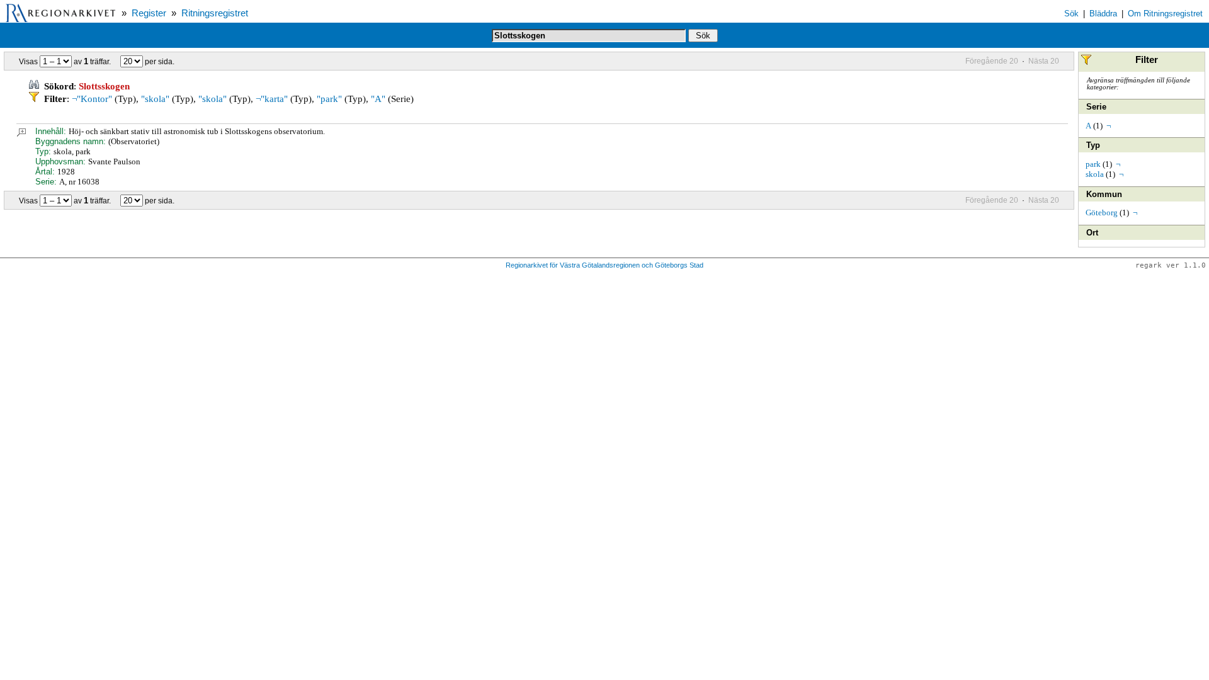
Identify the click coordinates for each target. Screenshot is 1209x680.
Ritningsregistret (214, 13)
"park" (329, 99)
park (1093, 164)
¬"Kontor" (92, 99)
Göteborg (1102, 212)
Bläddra (1103, 13)
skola (1095, 174)
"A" (378, 99)
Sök (1071, 13)
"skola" (155, 99)
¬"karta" (272, 99)
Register (149, 13)
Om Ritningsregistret (1165, 13)
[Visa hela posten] (21, 134)
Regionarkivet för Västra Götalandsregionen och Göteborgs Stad (604, 265)
